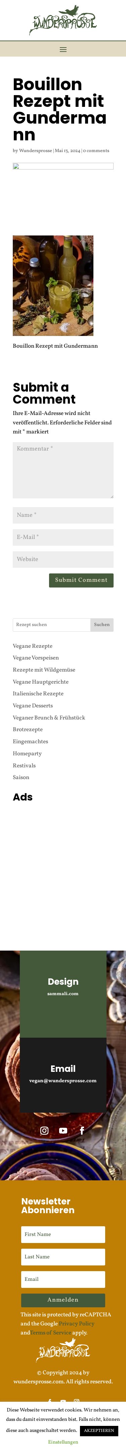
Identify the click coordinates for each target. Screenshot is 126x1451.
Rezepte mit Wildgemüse (44, 670)
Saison (21, 777)
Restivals (24, 766)
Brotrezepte (28, 730)
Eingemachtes (30, 742)
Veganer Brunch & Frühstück (49, 718)
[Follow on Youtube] (63, 1131)
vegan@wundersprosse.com (63, 1081)
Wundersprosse (35, 151)
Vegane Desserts (33, 706)
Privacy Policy (76, 1324)
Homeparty (27, 754)
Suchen (102, 625)
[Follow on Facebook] (82, 1131)
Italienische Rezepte (38, 694)
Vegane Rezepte (32, 646)
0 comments (96, 151)
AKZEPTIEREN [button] (99, 1431)
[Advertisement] (63, 868)
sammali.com (63, 994)
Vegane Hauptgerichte (41, 682)
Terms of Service (50, 1333)
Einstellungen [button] (63, 1442)
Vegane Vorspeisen (36, 658)
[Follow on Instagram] (44, 1131)
